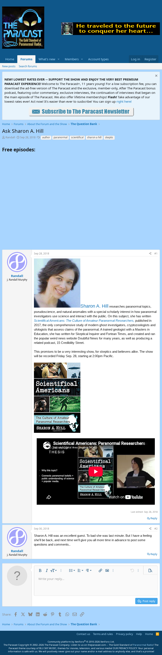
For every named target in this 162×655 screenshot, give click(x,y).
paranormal (61, 137)
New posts (8, 66)
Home (9, 59)
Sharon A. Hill (94, 306)
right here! (124, 101)
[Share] (150, 253)
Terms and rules (103, 634)
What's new (47, 59)
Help (139, 634)
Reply (153, 518)
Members (72, 59)
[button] (59, 59)
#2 (156, 528)
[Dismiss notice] (156, 76)
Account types (98, 59)
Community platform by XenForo (81, 641)
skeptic (109, 137)
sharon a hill (94, 137)
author (46, 137)
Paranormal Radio (143, 644)
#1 (156, 253)
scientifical (77, 137)
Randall (10, 137)
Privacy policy (124, 634)
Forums (26, 59)
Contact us (83, 634)
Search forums (28, 66)
